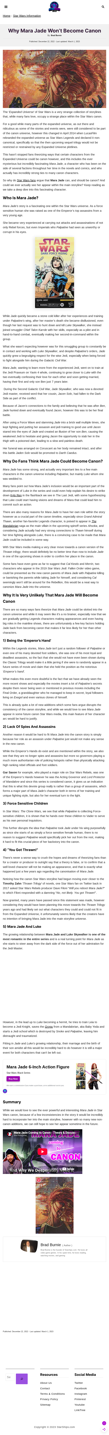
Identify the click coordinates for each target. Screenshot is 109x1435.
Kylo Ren (16, 495)
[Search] (22, 1379)
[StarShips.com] (54, 6)
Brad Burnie (56, 35)
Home (6, 15)
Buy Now (13, 1079)
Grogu (49, 1026)
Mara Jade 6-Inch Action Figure (38, 1067)
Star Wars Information (27, 15)
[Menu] (6, 7)
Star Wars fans (26, 180)
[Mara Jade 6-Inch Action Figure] (89, 1089)
